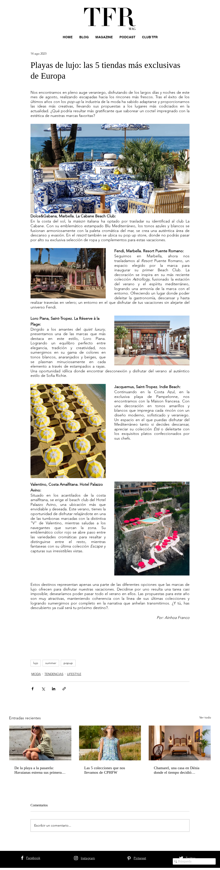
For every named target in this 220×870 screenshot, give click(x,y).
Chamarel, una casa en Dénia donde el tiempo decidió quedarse (176, 770)
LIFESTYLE (74, 674)
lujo (35, 663)
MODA (36, 674)
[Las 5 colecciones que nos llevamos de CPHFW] (110, 743)
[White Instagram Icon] (76, 858)
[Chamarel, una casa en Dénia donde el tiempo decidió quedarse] (180, 743)
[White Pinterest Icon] (129, 858)
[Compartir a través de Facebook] (33, 689)
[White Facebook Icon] (22, 858)
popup (68, 663)
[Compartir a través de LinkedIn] (54, 689)
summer (50, 663)
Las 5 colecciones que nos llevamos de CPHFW (104, 770)
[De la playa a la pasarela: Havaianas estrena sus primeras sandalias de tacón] (40, 743)
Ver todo (205, 717)
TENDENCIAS (53, 674)
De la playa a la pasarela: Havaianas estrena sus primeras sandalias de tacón (38, 770)
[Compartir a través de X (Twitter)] (43, 689)
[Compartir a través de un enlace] (64, 689)
